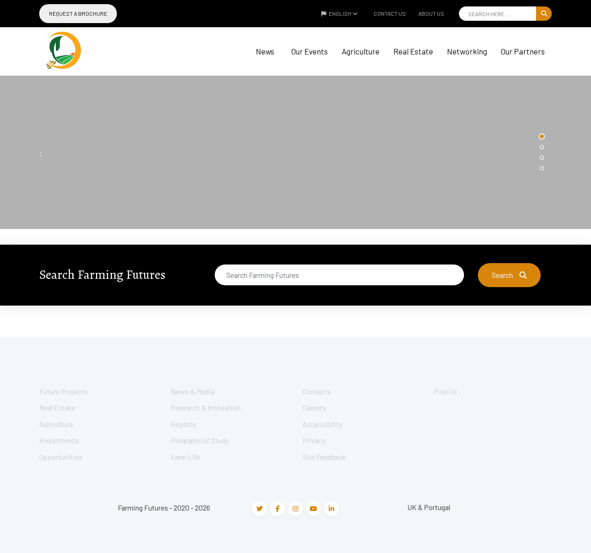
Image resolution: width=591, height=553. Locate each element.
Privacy (314, 440)
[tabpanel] (295, 152)
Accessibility (322, 424)
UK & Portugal (428, 507)
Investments (58, 440)
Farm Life (185, 456)
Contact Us (390, 13)
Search (502, 274)
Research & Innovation (206, 407)
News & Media (192, 391)
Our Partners (523, 51)
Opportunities (60, 456)
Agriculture (361, 51)
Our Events (309, 51)
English (340, 13)
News (265, 51)
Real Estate (413, 51)
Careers (314, 407)
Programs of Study (200, 440)
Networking (467, 51)
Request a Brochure (78, 13)
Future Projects (63, 391)
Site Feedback (324, 456)
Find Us (445, 391)
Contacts (316, 391)
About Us (431, 13)
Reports (183, 424)
